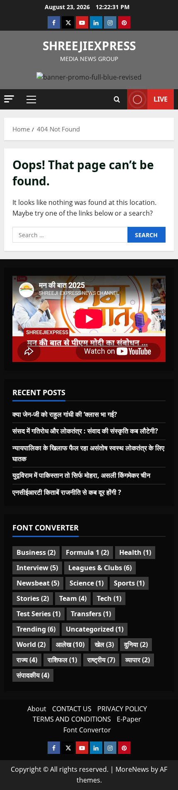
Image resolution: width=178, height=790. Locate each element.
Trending (36, 629)
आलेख (70, 644)
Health (135, 552)
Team (73, 598)
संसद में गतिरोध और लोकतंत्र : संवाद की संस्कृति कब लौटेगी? (85, 430)
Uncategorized (94, 629)
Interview (37, 567)
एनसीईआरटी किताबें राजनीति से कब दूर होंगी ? (66, 492)
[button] (9, 98)
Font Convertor (87, 729)
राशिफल (62, 659)
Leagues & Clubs (100, 567)
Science (86, 583)
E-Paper (129, 719)
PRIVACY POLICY (122, 708)
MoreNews (132, 769)
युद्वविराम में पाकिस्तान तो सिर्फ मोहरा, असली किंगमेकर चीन (81, 475)
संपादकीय (33, 675)
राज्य (27, 659)
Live (161, 99)
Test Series (38, 613)
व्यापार (137, 659)
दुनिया (136, 644)
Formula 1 (87, 552)
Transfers (91, 613)
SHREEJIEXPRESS (89, 45)
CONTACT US (71, 708)
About (36, 708)
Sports (129, 583)
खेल (104, 644)
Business (36, 552)
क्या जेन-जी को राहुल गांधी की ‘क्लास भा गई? (64, 414)
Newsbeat (38, 583)
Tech (109, 598)
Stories (33, 598)
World (31, 644)
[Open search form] (117, 99)
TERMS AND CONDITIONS (72, 719)
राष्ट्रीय (101, 659)
